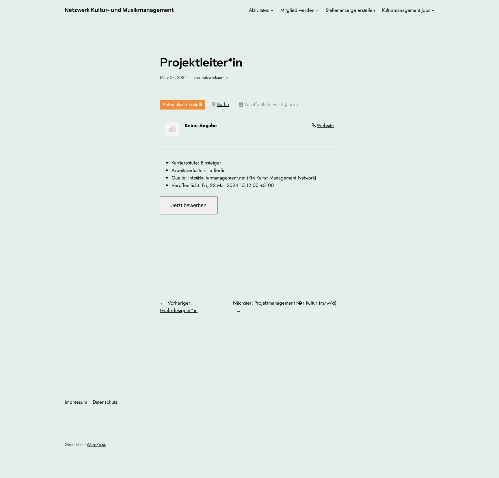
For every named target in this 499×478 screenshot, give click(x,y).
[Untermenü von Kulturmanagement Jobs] (432, 10)
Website (325, 125)
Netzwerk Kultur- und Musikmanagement (119, 9)
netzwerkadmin (215, 77)
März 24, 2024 (173, 77)
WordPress (96, 444)
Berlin (223, 104)
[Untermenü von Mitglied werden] (317, 10)
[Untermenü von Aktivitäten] (272, 10)
